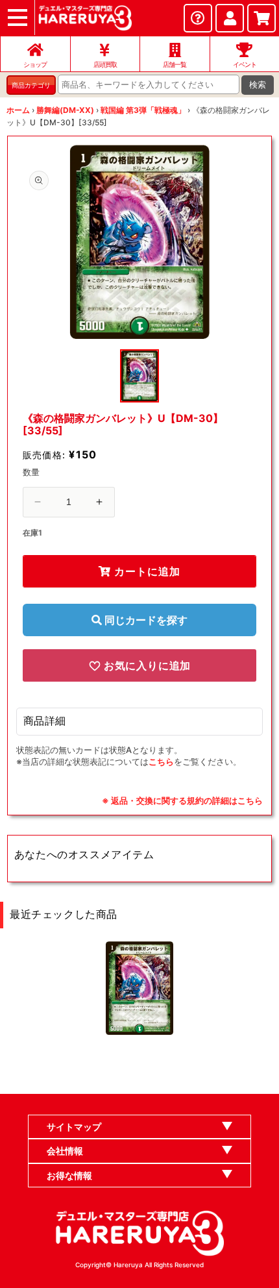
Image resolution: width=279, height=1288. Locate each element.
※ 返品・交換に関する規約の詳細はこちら (182, 800)
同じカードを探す (145, 619)
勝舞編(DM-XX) (65, 110)
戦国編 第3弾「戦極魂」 (143, 110)
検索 (257, 85)
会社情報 (65, 1150)
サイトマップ (74, 1126)
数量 (31, 472)
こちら (161, 761)
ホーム (18, 110)
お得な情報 (69, 1175)
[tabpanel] (139, 242)
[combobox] (148, 84)
